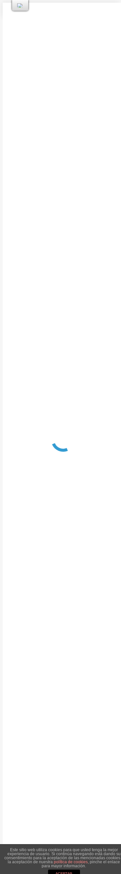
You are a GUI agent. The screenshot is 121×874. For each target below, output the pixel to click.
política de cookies (71, 862)
